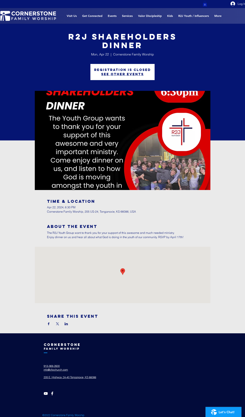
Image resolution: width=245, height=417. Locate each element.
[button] (205, 3)
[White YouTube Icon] (45, 393)
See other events (122, 74)
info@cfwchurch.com (56, 369)
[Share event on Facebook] (48, 323)
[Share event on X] (57, 323)
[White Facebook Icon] (52, 393)
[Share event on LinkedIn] (66, 323)
